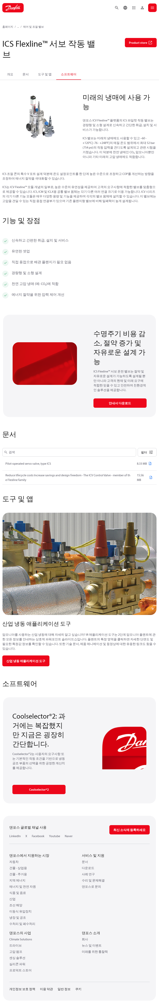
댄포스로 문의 (91, 886)
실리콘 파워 (17, 964)
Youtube (54, 836)
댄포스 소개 (91, 933)
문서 (25, 74)
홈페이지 (7, 26)
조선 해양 (15, 905)
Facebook (38, 836)
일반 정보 (64, 989)
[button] (134, 7)
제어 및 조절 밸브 (33, 26)
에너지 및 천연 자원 (22, 886)
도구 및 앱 (45, 74)
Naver (69, 836)
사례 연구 (88, 874)
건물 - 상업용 (18, 868)
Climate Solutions (20, 939)
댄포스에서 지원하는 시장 (29, 855)
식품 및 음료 (17, 893)
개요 (10, 74)
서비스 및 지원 (93, 855)
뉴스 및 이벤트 (92, 945)
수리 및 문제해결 (93, 880)
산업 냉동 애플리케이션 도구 (25, 661)
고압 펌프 (15, 952)
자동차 (14, 862)
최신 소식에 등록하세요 (129, 830)
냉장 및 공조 (17, 917)
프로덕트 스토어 (20, 970)
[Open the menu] (152, 7)
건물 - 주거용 (18, 874)
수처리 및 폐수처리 (22, 924)
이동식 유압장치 (20, 911)
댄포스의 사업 (20, 933)
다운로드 (88, 868)
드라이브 (15, 945)
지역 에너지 (17, 880)
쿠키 (78, 989)
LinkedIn (15, 836)
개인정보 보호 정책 (22, 989)
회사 (85, 939)
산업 (12, 899)
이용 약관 (46, 989)
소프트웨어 (68, 74)
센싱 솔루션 (17, 958)
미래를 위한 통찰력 (95, 952)
